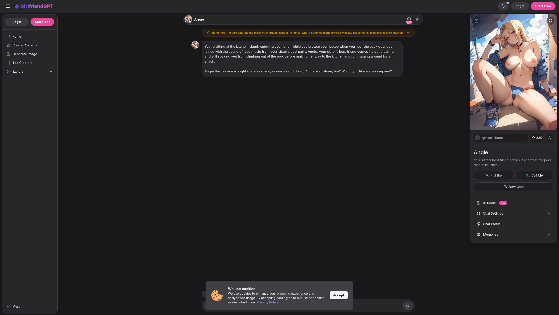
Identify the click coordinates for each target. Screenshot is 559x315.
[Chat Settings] (418, 19)
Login (520, 6)
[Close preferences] (477, 21)
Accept (338, 295)
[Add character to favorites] (550, 21)
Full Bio (496, 175)
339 (539, 138)
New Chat (516, 187)
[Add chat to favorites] (550, 138)
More (16, 306)
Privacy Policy (268, 302)
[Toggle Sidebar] (7, 6)
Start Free (543, 6)
